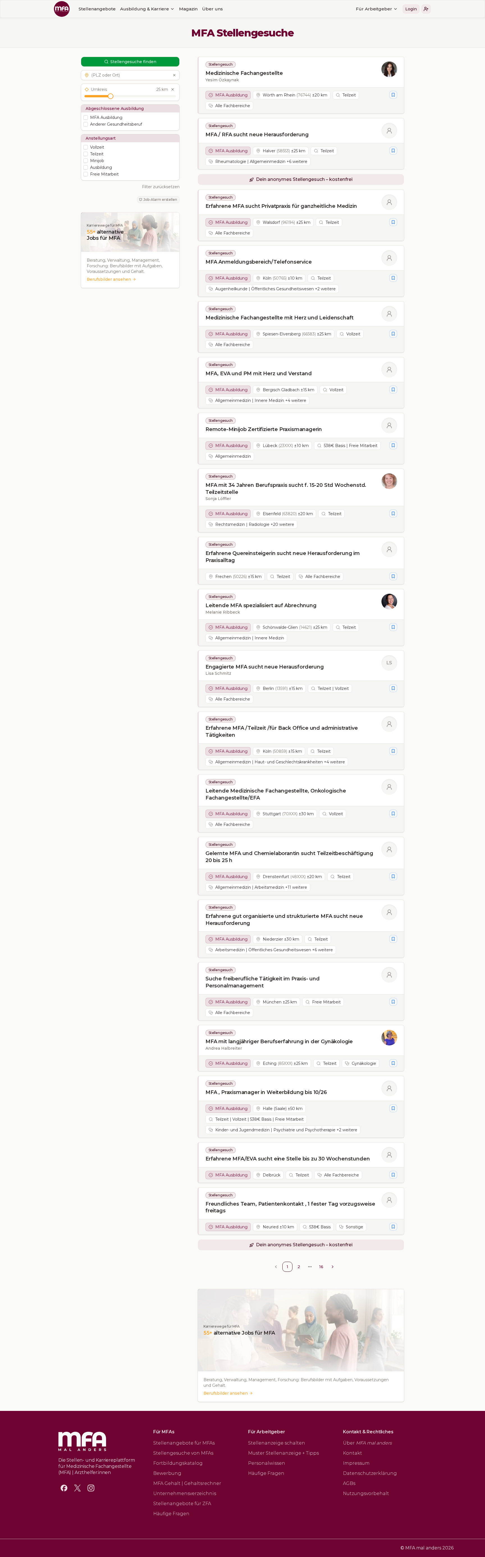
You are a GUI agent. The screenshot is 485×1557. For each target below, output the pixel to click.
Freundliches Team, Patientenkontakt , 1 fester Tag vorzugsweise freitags (290, 1207)
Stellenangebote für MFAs (184, 1443)
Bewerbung (167, 1473)
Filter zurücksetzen (161, 186)
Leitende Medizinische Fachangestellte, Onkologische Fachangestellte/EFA (275, 794)
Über (367, 1443)
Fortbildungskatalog (178, 1463)
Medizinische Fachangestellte (244, 73)
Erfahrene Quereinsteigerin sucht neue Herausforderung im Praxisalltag (282, 556)
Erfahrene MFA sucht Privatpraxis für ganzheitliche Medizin (281, 206)
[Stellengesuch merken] (393, 95)
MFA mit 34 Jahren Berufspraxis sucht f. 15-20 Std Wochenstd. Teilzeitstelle (285, 488)
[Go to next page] (332, 1267)
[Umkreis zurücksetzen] (172, 89)
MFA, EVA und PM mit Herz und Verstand (258, 373)
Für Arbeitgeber (374, 8)
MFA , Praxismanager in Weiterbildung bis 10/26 (266, 1092)
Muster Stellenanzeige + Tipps (283, 1453)
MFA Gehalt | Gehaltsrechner (187, 1483)
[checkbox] (85, 117)
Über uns (212, 8)
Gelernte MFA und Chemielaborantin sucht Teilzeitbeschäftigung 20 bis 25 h (289, 856)
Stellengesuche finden (133, 61)
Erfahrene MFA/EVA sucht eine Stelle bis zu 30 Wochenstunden (287, 1159)
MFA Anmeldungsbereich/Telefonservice (258, 262)
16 (321, 1266)
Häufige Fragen (171, 1513)
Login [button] (411, 8)
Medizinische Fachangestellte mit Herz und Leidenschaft (279, 318)
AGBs (349, 1483)
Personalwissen (266, 1463)
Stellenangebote (97, 8)
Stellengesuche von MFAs (183, 1453)
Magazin (188, 8)
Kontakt (352, 1453)
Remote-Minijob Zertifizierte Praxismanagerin (263, 429)
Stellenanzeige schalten (276, 1443)
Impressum (356, 1463)
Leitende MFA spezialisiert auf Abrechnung (261, 605)
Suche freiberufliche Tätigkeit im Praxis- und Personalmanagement (262, 982)
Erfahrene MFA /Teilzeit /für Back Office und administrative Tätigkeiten (281, 731)
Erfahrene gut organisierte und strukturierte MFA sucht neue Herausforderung (284, 919)
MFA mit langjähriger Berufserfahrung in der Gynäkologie (279, 1041)
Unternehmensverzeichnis (184, 1493)
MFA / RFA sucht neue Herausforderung (257, 135)
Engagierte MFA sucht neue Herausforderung (264, 667)
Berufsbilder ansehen (109, 279)
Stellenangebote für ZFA (182, 1503)
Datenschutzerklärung (370, 1473)
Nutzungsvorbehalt (366, 1493)
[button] (426, 9)
